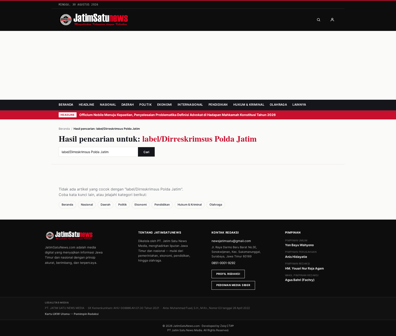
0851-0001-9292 (223, 263)
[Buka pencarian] (319, 20)
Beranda (66, 104)
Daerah (127, 104)
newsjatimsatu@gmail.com (231, 241)
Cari (146, 152)
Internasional (190, 104)
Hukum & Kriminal (248, 104)
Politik (145, 104)
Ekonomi (164, 104)
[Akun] (332, 20)
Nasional (108, 104)
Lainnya (299, 104)
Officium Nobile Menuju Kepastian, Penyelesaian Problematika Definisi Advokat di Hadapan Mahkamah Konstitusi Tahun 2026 (177, 115)
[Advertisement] (198, 65)
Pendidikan (218, 104)
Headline (86, 104)
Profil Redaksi (228, 273)
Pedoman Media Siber (233, 285)
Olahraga (278, 104)
